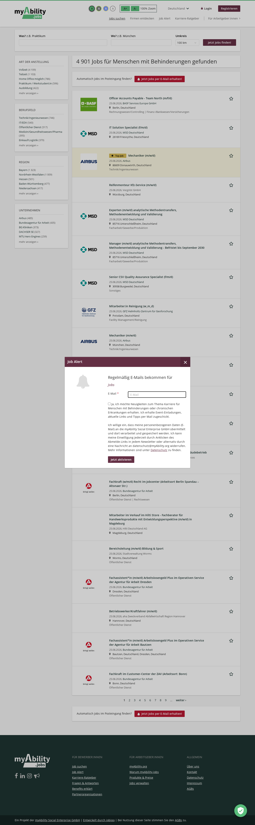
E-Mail (113, 393)
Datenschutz (159, 450)
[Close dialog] (185, 362)
